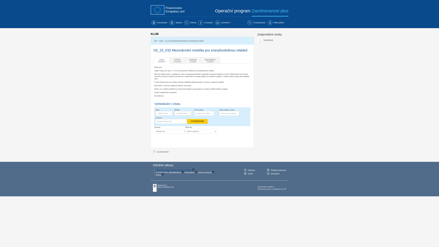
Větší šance (251, 170)
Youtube (250, 173)
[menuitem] (159, 23)
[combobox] (164, 113)
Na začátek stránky (163, 152)
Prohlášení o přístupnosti (278, 170)
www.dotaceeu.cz (175, 172)
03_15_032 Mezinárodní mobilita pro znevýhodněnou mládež (184, 41)
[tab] (162, 60)
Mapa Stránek (275, 173)
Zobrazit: (157, 127)
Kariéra (158, 175)
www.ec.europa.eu (205, 172)
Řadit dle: (188, 127)
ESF (155, 41)
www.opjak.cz (190, 172)
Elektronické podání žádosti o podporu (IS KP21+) (174, 170)
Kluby (161, 41)
